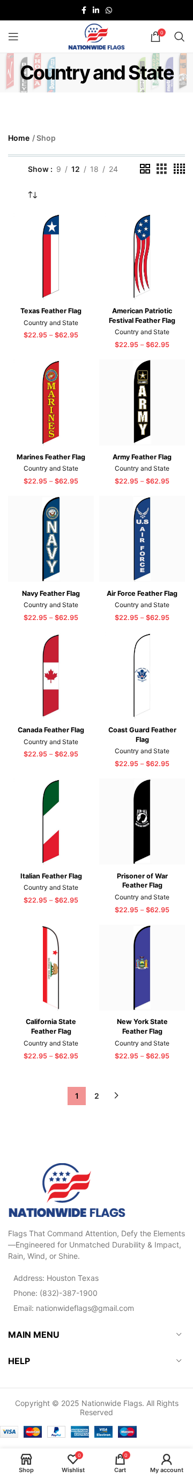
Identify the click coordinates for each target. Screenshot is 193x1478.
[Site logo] (96, 35)
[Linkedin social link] (96, 10)
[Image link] (67, 1188)
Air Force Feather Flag (142, 593)
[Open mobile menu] (13, 36)
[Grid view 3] (162, 169)
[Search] (179, 36)
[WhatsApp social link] (108, 10)
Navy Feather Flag (51, 593)
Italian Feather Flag (51, 876)
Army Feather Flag (142, 457)
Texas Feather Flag (50, 311)
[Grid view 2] (145, 169)
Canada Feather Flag (51, 730)
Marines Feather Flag (51, 457)
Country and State (51, 323)
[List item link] (96, 1293)
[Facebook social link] (84, 10)
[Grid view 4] (179, 169)
